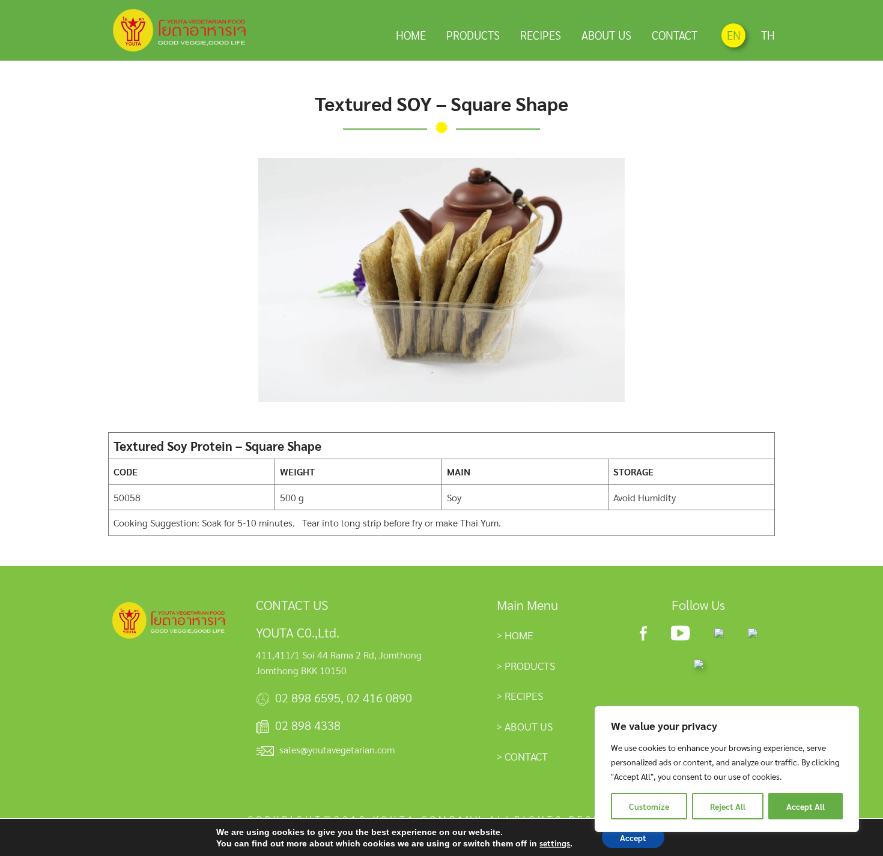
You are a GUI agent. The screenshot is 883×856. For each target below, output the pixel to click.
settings (554, 842)
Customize (649, 806)
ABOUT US (606, 35)
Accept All (805, 806)
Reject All (727, 806)
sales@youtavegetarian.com (337, 749)
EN (734, 35)
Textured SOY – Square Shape (441, 103)
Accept (633, 837)
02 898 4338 (308, 725)
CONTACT (674, 35)
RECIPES (540, 35)
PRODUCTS (473, 35)
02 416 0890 (379, 697)
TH (768, 35)
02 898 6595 (308, 697)
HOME (411, 35)
